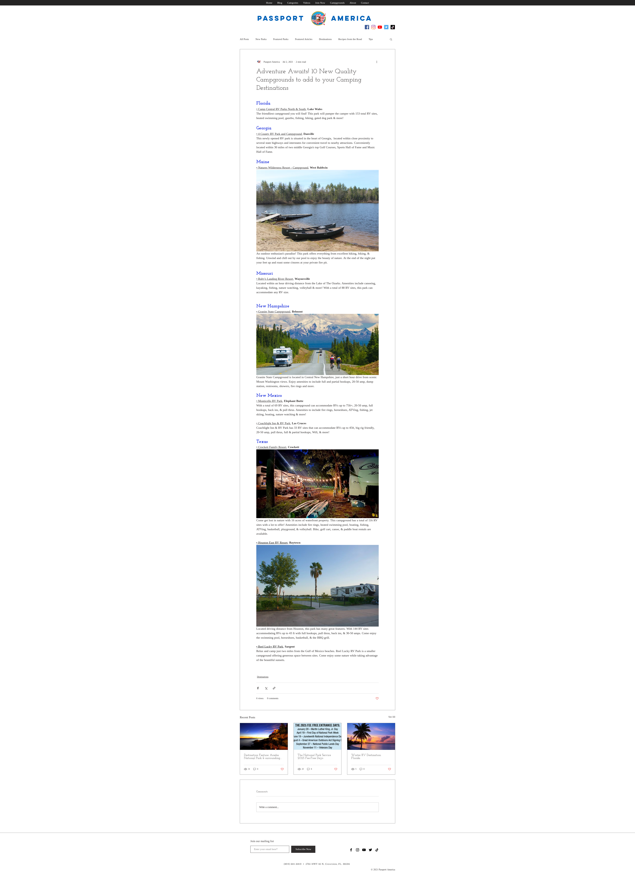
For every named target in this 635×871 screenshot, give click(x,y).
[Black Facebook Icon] (351, 850)
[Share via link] (274, 688)
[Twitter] (386, 27)
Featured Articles (303, 39)
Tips (371, 39)
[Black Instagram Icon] (357, 850)
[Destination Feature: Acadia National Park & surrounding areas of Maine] (264, 736)
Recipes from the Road (350, 39)
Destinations (325, 39)
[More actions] (377, 62)
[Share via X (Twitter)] (266, 688)
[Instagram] (373, 27)
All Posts (244, 39)
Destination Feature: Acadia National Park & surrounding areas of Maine (262, 757)
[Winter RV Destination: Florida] (371, 736)
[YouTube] (380, 27)
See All (391, 717)
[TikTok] (393, 27)
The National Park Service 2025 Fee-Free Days (314, 757)
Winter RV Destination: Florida (366, 757)
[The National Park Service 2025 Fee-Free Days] (317, 736)
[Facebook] (367, 27)
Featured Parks (280, 39)
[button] (391, 39)
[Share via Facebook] (257, 688)
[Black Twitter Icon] (370, 850)
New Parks (261, 39)
